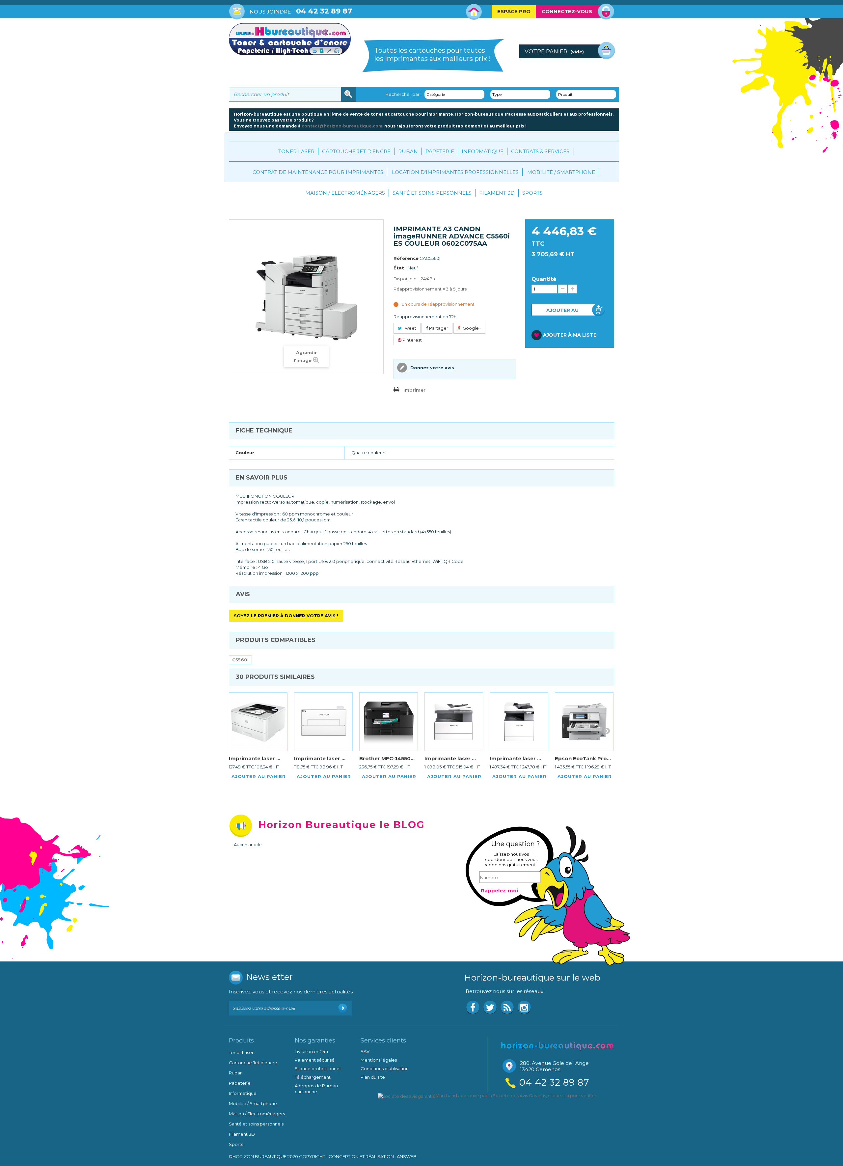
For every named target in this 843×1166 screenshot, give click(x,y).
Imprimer (414, 390)
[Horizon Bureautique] (557, 1045)
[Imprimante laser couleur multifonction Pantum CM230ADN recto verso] (519, 721)
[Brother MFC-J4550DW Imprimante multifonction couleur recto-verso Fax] (388, 721)
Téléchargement (313, 1077)
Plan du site (373, 1077)
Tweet (409, 328)
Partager (438, 328)
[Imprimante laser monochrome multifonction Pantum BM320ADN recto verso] (453, 721)
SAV (365, 1051)
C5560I (240, 659)
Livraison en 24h (311, 1051)
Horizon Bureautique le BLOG (341, 824)
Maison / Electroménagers (345, 193)
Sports (532, 193)
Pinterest (411, 340)
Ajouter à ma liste (569, 335)
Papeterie (439, 151)
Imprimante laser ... (254, 758)
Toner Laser (296, 151)
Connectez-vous (567, 11)
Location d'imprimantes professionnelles (455, 172)
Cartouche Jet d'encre (356, 151)
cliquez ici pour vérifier (572, 1095)
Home (474, 12)
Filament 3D (497, 193)
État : (400, 267)
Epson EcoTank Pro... (583, 758)
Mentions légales (379, 1060)
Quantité (544, 279)
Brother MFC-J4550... (387, 758)
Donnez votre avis (431, 367)
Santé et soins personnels (432, 193)
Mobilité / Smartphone (561, 172)
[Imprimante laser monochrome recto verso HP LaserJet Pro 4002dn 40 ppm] (258, 721)
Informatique (482, 151)
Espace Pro (513, 11)
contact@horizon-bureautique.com (342, 126)
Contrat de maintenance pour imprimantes (318, 172)
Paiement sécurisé (315, 1060)
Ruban (408, 151)
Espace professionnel (317, 1068)
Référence (406, 258)
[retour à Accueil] (235, 196)
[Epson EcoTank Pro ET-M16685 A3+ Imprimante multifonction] (584, 721)
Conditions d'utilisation (385, 1068)
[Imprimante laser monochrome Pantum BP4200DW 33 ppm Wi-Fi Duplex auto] (323, 721)
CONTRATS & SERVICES (540, 151)
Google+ (471, 328)
